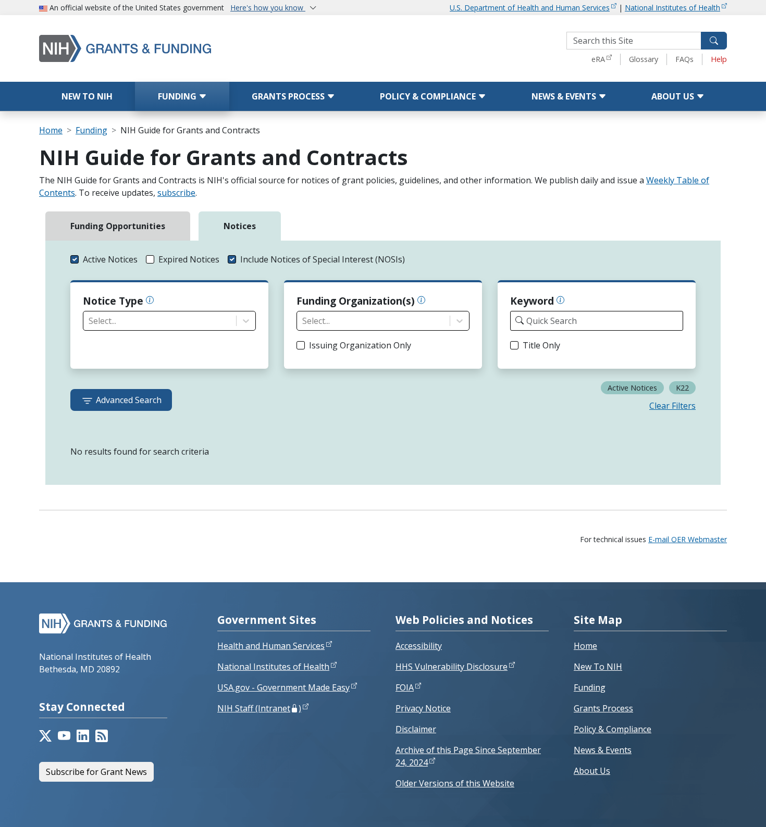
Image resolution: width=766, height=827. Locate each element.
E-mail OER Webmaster (687, 539)
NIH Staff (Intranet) (259, 708)
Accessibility (419, 645)
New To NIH (598, 666)
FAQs (684, 59)
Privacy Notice (423, 708)
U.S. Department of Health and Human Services (530, 7)
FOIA (405, 687)
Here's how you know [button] (267, 7)
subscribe (176, 192)
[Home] (169, 48)
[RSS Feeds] (101, 735)
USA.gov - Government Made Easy (283, 687)
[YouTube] (64, 735)
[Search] (714, 40)
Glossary (643, 59)
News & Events (565, 96)
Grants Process (289, 96)
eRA (598, 59)
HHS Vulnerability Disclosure (452, 666)
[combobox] (90, 321)
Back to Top (720, 806)
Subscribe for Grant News (96, 772)
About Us (673, 96)
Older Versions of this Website (455, 783)
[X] (45, 735)
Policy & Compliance (429, 96)
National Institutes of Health (672, 7)
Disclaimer (416, 729)
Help (719, 59)
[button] (104, 259)
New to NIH (87, 96)
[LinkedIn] (83, 735)
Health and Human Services (271, 645)
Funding (178, 96)
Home (51, 130)
